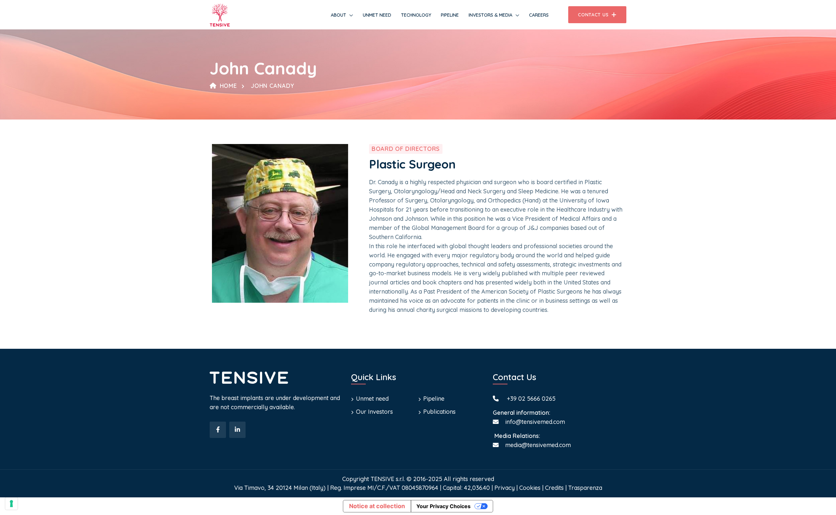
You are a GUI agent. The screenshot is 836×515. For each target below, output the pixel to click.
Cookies (529, 487)
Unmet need (377, 15)
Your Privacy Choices (443, 506)
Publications (439, 411)
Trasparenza (585, 487)
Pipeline (450, 15)
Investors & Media (490, 15)
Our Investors (374, 411)
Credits (554, 487)
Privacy (504, 487)
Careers (539, 15)
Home (228, 85)
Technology (416, 15)
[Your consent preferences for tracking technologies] (11, 503)
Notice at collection (377, 506)
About (338, 15)
